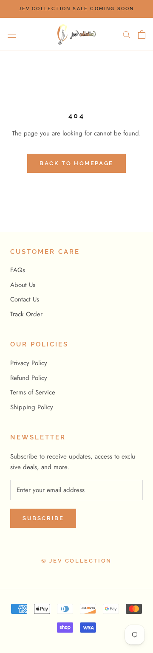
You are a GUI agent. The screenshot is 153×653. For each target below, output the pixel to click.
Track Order (26, 314)
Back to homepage (76, 163)
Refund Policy (28, 378)
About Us (22, 285)
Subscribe (43, 518)
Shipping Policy (31, 407)
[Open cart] (141, 34)
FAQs (17, 270)
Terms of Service (32, 392)
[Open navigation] (12, 34)
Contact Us (24, 299)
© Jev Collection (76, 560)
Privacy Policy (28, 363)
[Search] (126, 34)
